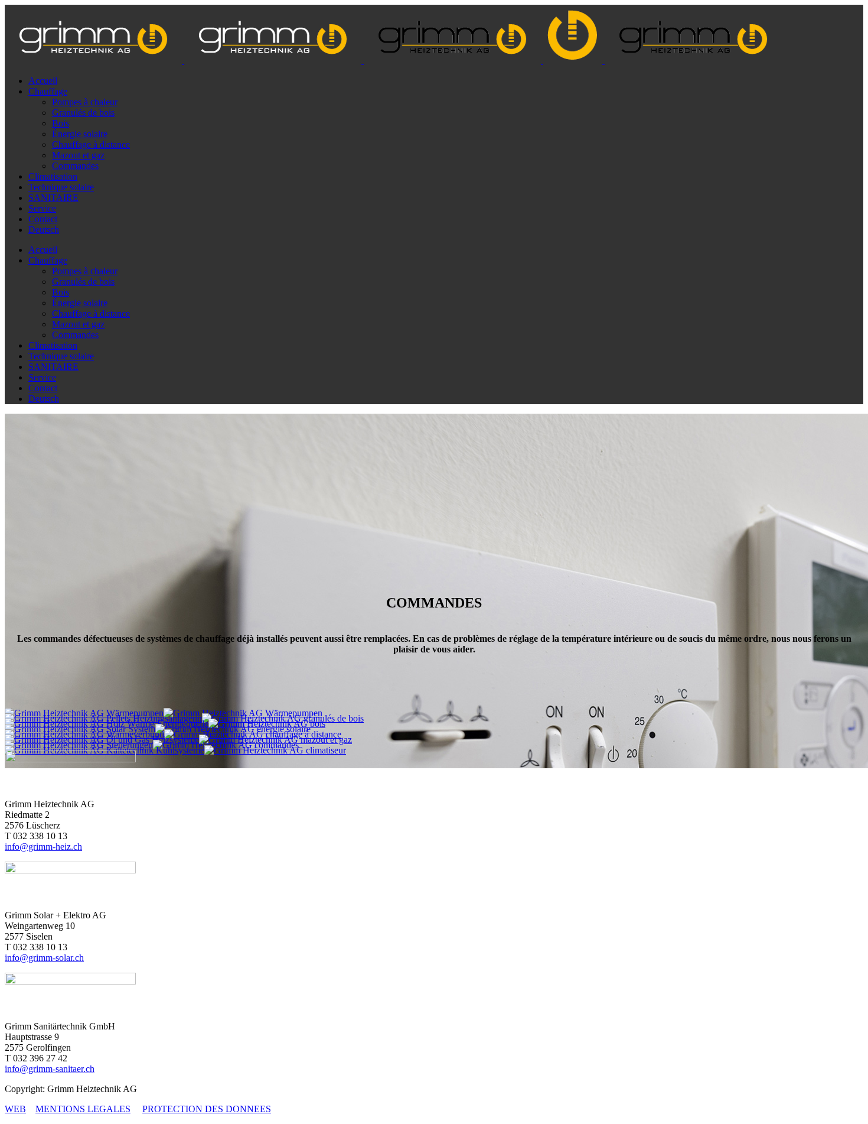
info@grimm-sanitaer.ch (49, 1069)
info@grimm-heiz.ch (43, 847)
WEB (15, 1109)
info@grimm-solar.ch (44, 958)
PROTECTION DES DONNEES (206, 1109)
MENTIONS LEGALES (82, 1109)
